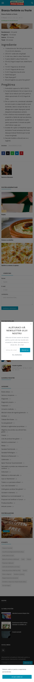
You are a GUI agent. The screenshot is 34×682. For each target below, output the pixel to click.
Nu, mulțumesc (17, 354)
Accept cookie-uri (17, 677)
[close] (30, 323)
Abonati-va (25, 350)
